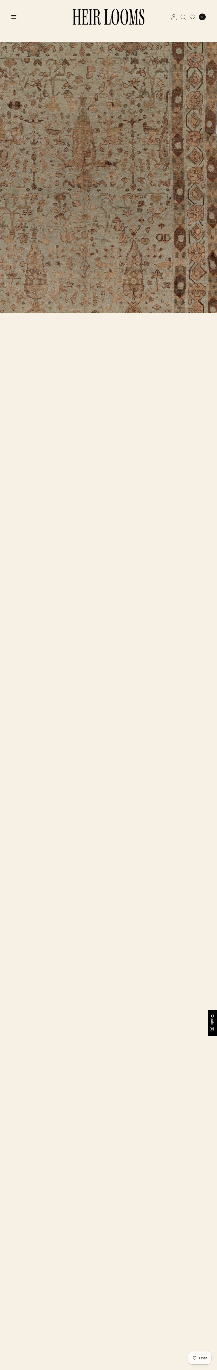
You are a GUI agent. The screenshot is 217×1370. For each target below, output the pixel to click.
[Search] (183, 17)
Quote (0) (212, 1022)
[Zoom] (108, 177)
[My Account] (174, 17)
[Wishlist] (192, 16)
